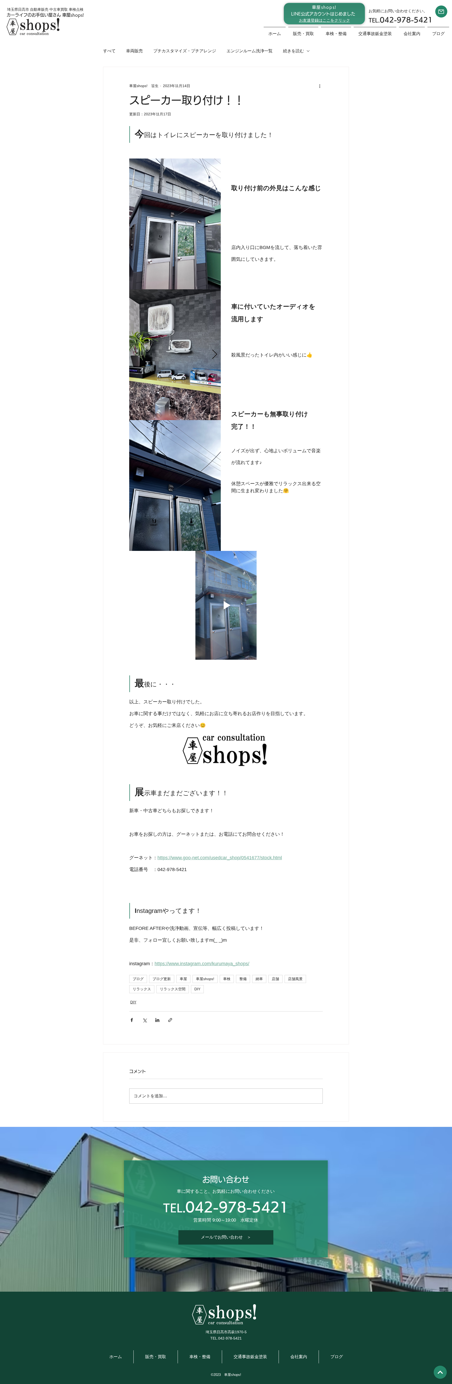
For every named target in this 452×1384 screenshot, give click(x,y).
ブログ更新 (161, 979)
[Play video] (226, 605)
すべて (109, 51)
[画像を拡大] (175, 224)
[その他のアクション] (320, 86)
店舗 (275, 979)
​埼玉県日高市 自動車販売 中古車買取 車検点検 (45, 9)
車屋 (183, 979)
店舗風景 (295, 979)
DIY (197, 989)
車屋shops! (205, 979)
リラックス (142, 989)
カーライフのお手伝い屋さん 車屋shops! (45, 15)
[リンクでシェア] (170, 1020)
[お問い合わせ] (441, 11)
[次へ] (440, 1372)
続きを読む (293, 51)
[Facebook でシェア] (131, 1020)
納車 (259, 979)
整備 (243, 979)
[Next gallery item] (215, 355)
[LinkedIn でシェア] (157, 1020)
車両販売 (134, 51)
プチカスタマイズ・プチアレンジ (184, 51)
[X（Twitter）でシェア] (144, 1020)
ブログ (138, 979)
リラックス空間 (172, 989)
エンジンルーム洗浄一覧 (250, 51)
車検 (226, 979)
